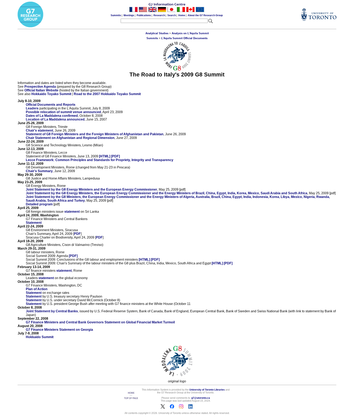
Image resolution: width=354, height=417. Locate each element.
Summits (116, 15)
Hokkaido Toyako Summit (51, 94)
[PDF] (115, 156)
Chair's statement (39, 130)
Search (171, 15)
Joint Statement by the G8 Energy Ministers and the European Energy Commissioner (91, 189)
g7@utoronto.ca (200, 398)
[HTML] (104, 156)
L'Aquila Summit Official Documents (184, 38)
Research (159, 15)
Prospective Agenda (40, 86)
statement (72, 211)
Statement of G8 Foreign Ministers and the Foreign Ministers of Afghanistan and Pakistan (94, 134)
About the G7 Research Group (205, 15)
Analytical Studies (156, 33)
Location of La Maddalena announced (55, 119)
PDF (77, 233)
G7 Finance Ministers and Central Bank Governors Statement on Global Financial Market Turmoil (100, 322)
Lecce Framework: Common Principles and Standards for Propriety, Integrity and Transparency (99, 160)
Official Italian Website (41, 90)
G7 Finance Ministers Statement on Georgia (59, 329)
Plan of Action (37, 289)
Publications (144, 15)
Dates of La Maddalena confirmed (52, 115)
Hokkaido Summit (39, 337)
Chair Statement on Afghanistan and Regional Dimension (70, 138)
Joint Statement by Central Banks (52, 311)
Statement (34, 222)
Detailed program (39, 204)
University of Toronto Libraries (207, 389)
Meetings (129, 15)
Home (181, 15)
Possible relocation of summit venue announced (63, 112)
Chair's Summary (39, 171)
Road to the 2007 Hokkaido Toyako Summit (107, 94)
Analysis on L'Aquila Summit (190, 33)
